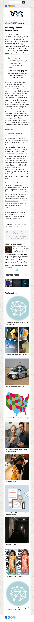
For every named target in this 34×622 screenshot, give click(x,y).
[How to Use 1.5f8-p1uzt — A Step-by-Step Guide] (17, 283)
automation (19, 224)
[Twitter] (8, 6)
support (23, 226)
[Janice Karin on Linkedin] (17, 270)
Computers (14, 22)
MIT (6, 226)
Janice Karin (16, 244)
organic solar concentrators (18, 203)
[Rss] (11, 6)
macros (26, 224)
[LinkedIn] (14, 6)
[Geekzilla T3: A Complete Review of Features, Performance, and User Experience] (25, 283)
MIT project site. (14, 219)
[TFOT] (17, 13)
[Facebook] (6, 6)
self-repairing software (12, 185)
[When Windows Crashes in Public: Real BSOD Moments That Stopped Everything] (8, 283)
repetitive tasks (14, 226)
